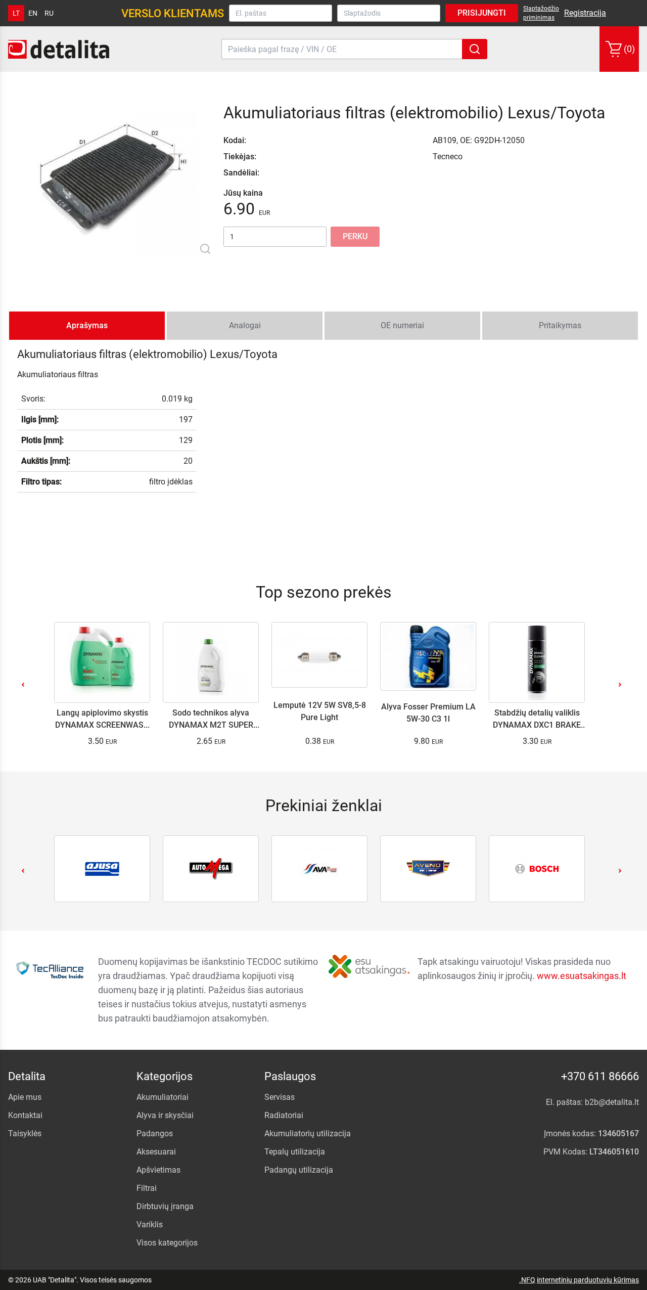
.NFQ (527, 1280)
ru (49, 13)
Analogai (245, 325)
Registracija (585, 13)
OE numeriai (402, 325)
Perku (355, 236)
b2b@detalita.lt (612, 1102)
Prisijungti (481, 13)
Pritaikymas (560, 325)
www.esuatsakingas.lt (581, 975)
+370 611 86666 (600, 1076)
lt (16, 13)
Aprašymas (87, 325)
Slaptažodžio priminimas (541, 13)
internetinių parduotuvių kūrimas (588, 1280)
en (32, 13)
